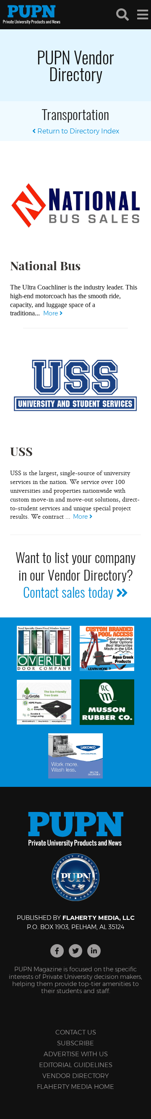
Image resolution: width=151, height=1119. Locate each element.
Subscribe (75, 1043)
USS (21, 451)
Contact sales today (69, 592)
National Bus (45, 265)
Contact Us (75, 1032)
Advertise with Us (76, 1054)
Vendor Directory (75, 1076)
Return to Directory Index (77, 131)
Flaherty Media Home (75, 1087)
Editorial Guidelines (75, 1065)
